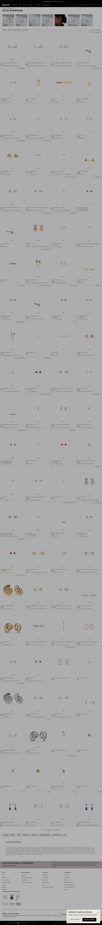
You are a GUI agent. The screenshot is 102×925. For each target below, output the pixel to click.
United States (74, 919)
